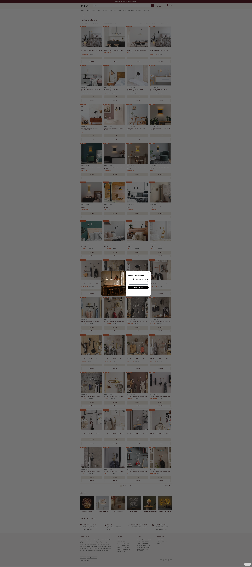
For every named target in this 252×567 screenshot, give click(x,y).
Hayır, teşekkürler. (138, 291)
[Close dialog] (149, 273)
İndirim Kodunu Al (138, 287)
